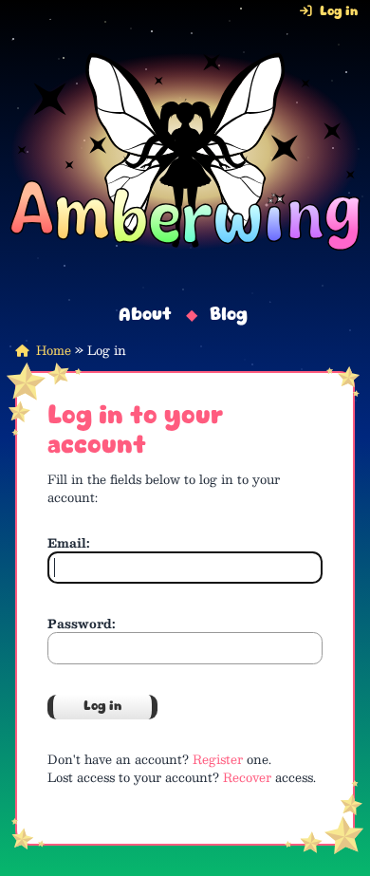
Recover (247, 777)
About (145, 316)
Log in (339, 12)
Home (53, 350)
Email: (68, 542)
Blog (229, 316)
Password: (81, 623)
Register (218, 759)
